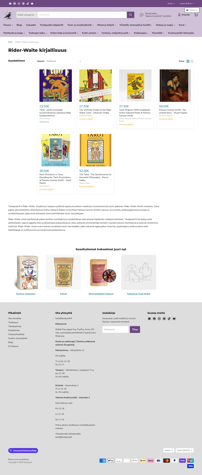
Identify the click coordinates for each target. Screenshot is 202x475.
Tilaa (135, 329)
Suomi (170, 3)
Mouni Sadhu (84, 183)
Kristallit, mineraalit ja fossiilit (135, 25)
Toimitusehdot (14, 326)
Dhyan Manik (44, 118)
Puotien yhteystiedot (17, 338)
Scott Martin (44, 186)
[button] (192, 10)
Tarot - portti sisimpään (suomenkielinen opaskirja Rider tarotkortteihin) (55, 112)
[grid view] (188, 61)
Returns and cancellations (18, 459)
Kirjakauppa (140, 32)
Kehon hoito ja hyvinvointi (63, 32)
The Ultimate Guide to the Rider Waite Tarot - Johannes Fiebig (95, 111)
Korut (182, 25)
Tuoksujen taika (37, 32)
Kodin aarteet (89, 32)
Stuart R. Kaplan (165, 115)
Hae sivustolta (14, 318)
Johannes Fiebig (85, 115)
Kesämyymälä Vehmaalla (181, 32)
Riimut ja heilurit (105, 25)
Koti (10, 42)
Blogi (19, 25)
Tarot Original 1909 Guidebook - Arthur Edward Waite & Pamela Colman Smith (135, 112)
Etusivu (7, 25)
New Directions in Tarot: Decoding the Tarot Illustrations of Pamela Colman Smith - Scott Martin (55, 179)
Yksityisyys (13, 322)
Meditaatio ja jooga (13, 32)
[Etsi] (130, 15)
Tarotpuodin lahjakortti (51, 25)
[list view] (192, 61)
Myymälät (157, 32)
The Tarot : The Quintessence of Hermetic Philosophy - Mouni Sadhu (95, 177)
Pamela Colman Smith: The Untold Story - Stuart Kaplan (173, 111)
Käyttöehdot (14, 330)
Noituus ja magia (165, 25)
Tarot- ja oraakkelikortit (79, 25)
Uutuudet (31, 25)
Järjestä (40, 61)
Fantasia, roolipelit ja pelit (115, 32)
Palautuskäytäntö (16, 334)
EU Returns (13, 346)
